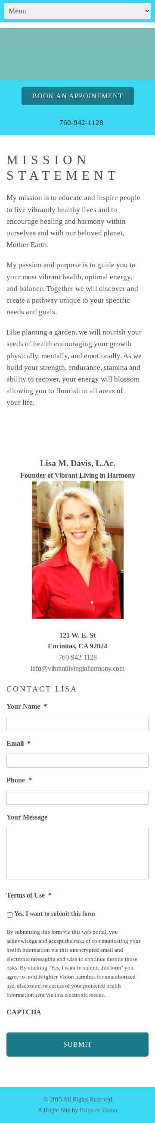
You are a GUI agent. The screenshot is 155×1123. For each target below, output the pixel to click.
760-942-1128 (78, 657)
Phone (19, 780)
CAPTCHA (23, 1012)
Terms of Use (29, 895)
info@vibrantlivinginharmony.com (77, 668)
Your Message (26, 817)
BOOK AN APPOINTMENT (77, 96)
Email (18, 743)
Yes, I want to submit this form (54, 913)
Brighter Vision (98, 1110)
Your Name (26, 706)
